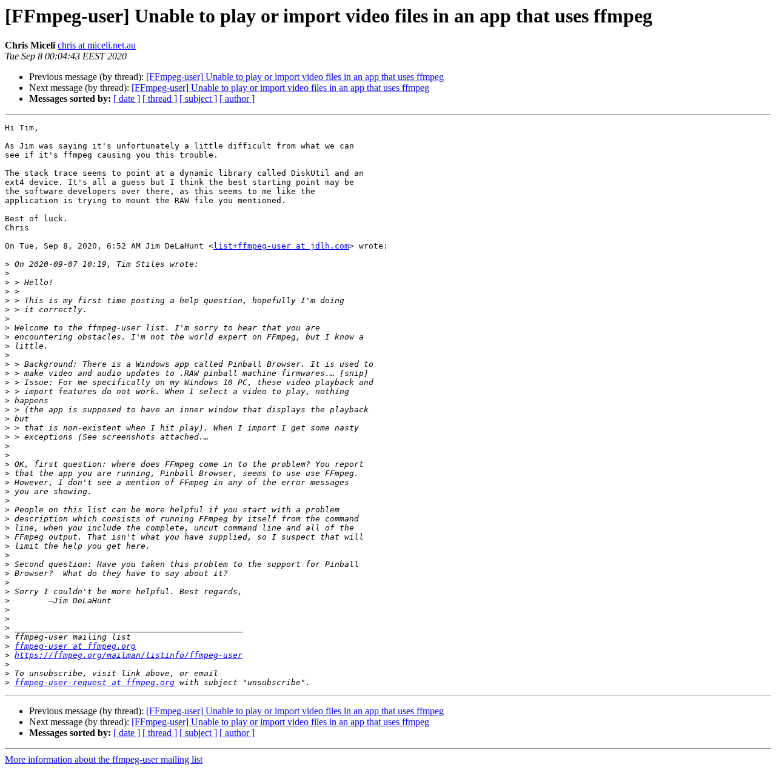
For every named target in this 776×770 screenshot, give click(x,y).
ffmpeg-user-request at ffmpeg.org (95, 682)
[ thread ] (159, 98)
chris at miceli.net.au (97, 45)
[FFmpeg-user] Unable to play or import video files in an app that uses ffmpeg (295, 77)
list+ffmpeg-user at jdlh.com (281, 245)
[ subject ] (198, 98)
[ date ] (126, 98)
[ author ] (237, 98)
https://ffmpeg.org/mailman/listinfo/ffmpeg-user (128, 655)
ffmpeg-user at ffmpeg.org (75, 646)
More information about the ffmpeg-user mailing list (103, 759)
